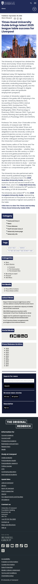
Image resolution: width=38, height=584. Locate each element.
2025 (7, 350)
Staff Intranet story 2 (15, 229)
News (4, 8)
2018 (7, 364)
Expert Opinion (10, 264)
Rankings (22, 248)
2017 (7, 366)
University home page (15, 231)
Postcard (8, 275)
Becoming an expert (11, 274)
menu (34, 9)
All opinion (15, 396)
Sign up (6, 408)
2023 (7, 354)
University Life (12, 234)
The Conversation (14, 269)
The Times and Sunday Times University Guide (20, 250)
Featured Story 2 (13, 221)
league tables (12, 248)
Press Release (12, 226)
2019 (7, 362)
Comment (12, 267)
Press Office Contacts (12, 289)
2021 (7, 358)
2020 (7, 360)
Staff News (9, 277)
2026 (7, 348)
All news (6, 396)
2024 (7, 352)
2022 (7, 356)
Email (14, 17)
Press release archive (12, 291)
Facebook (17, 17)
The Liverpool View (14, 271)
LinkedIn (20, 17)
